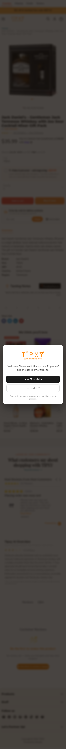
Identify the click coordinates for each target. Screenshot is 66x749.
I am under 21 (33, 388)
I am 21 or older (33, 379)
